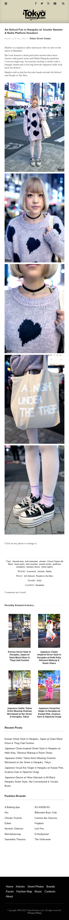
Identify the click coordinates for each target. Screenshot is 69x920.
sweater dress (33, 567)
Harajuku (40, 585)
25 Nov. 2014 (20, 38)
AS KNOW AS (42, 807)
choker (42, 561)
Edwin (8, 823)
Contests (50, 891)
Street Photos (35, 886)
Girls (39, 580)
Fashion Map (24, 891)
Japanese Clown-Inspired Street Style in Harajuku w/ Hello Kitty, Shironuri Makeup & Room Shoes (49, 658)
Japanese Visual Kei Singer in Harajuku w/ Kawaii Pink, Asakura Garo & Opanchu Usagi (49, 712)
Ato (6, 812)
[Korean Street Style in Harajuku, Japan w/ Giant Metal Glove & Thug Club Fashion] (19, 631)
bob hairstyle (31, 561)
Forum (10, 891)
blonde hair (18, 561)
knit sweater (32, 564)
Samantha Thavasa (15, 839)
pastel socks (45, 564)
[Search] (63, 3)
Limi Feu (39, 828)
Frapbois (39, 823)
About (9, 896)
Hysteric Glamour (14, 828)
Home (9, 886)
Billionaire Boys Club (46, 812)
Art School (29, 576)
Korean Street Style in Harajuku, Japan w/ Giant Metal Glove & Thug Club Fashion (19, 656)
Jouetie (41, 571)
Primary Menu (12, 882)
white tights (47, 567)
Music (38, 891)
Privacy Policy (35, 913)
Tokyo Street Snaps (40, 38)
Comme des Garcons (46, 818)
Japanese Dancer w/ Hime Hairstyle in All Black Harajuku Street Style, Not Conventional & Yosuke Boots (31, 781)
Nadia (49, 571)
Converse (31, 571)
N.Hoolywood (42, 834)
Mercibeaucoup (13, 834)
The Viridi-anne (43, 839)
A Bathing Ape (12, 807)
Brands (50, 886)
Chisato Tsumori (13, 818)
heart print (19, 564)
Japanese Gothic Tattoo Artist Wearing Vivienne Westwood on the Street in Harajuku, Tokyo (19, 712)
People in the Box (44, 576)
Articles (20, 886)
